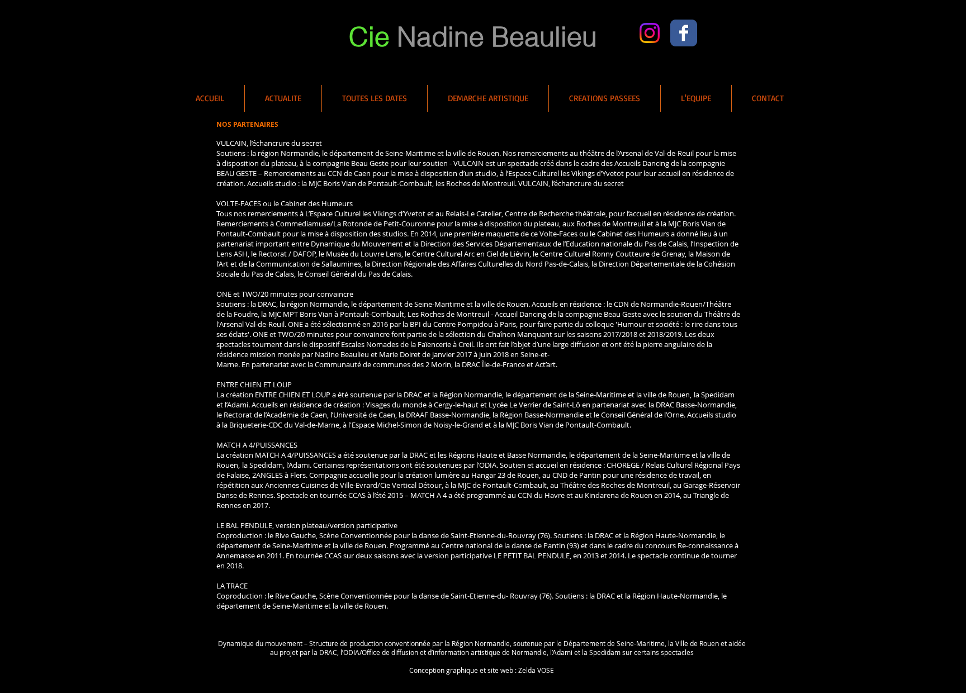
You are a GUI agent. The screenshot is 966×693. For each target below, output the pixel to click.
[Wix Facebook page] (683, 33)
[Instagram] (649, 33)
